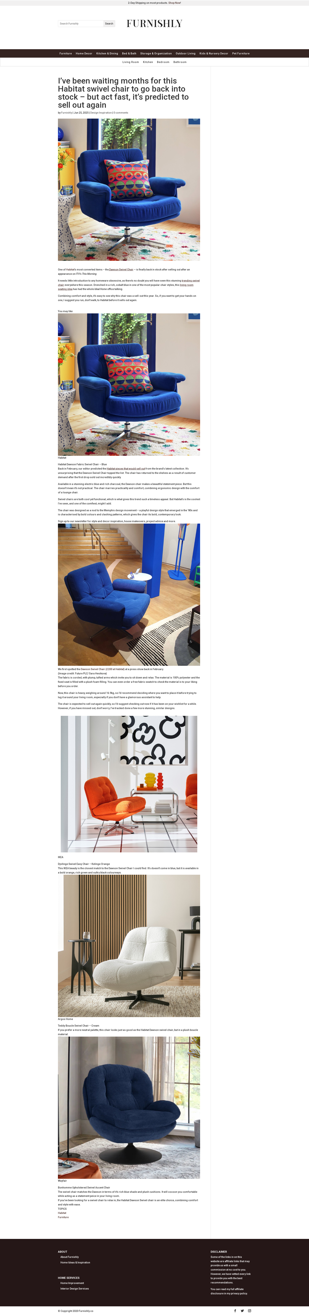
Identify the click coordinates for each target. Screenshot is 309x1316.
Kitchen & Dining (107, 53)
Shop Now (174, 2)
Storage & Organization (156, 53)
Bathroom (180, 62)
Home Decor (84, 53)
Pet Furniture (241, 53)
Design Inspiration (101, 112)
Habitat (70, 269)
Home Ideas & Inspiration (75, 1262)
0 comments (121, 112)
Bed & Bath (129, 53)
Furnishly (66, 112)
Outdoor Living (186, 53)
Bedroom (163, 62)
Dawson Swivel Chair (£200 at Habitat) (103, 669)
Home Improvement (72, 1283)
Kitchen (148, 62)
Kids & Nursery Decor (214, 53)
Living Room (130, 62)
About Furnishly (69, 1257)
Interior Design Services (74, 1288)
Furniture (66, 53)
